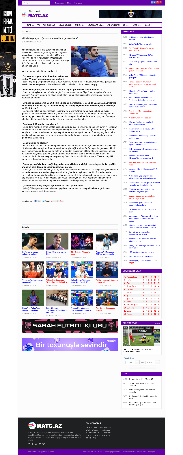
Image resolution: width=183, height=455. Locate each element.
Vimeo (40, 444)
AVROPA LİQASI (113, 25)
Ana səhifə (32, 452)
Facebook (154, 2)
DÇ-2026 (126, 25)
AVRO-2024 (137, 25)
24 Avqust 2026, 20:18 (30, 313)
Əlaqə (69, 3)
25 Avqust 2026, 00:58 (54, 257)
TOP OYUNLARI (49, 25)
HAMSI (157, 323)
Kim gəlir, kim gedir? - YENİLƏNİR (141, 379)
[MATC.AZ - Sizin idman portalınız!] (35, 15)
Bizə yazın (78, 3)
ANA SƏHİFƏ (26, 31)
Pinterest (160, 2)
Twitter (152, 2)
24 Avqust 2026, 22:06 (30, 285)
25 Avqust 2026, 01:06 (30, 257)
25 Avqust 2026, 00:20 (79, 257)
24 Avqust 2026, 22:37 (104, 257)
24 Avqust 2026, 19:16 (104, 313)
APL (38, 25)
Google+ (157, 2)
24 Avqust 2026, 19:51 (54, 315)
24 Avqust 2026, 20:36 (104, 285)
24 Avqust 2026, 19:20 (79, 313)
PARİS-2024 (79, 25)
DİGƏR (147, 25)
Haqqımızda (59, 3)
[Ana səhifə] (24, 25)
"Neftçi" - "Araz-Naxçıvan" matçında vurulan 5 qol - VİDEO (137, 350)
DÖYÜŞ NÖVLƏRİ (65, 25)
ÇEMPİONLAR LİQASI (95, 25)
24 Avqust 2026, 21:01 (54, 285)
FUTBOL (30, 25)
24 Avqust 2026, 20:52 (79, 285)
